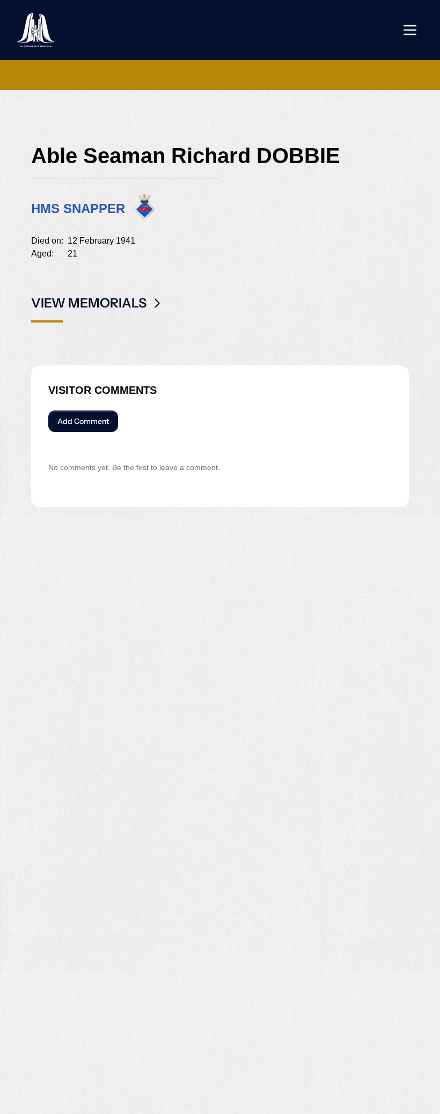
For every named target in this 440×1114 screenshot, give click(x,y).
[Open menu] (410, 30)
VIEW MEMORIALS (88, 303)
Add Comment (83, 421)
